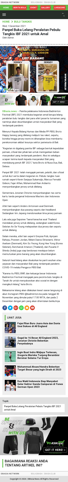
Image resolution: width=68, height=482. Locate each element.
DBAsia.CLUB (50, 2)
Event (33, 8)
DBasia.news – (11, 111)
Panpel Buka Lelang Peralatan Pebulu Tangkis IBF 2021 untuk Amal (32, 408)
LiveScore (59, 8)
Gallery (45, 8)
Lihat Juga (14, 317)
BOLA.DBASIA (37, 2)
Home (6, 8)
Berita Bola (19, 8)
